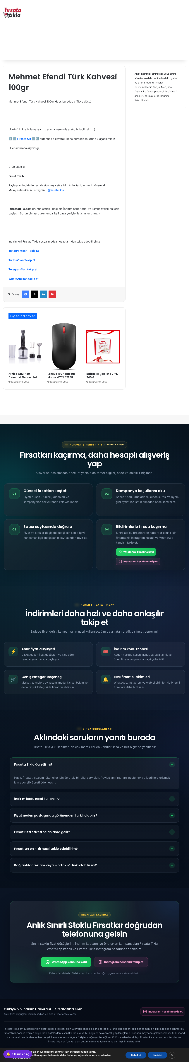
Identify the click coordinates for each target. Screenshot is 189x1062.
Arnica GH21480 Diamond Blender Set (22, 375)
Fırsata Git (24, 139)
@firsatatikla (56, 190)
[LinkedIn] (43, 294)
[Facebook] (25, 294)
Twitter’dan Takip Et (21, 260)
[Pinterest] (52, 294)
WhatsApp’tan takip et (23, 279)
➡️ (10, 139)
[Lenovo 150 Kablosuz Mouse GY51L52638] (64, 346)
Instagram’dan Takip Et (23, 250)
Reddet (157, 1055)
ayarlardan (104, 1055)
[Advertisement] (127, 29)
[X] (34, 294)
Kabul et (136, 1055)
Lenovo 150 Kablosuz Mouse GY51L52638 (61, 375)
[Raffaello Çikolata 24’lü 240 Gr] (103, 346)
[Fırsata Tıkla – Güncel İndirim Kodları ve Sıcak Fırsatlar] (12, 12)
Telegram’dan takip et (22, 269)
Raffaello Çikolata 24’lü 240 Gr (102, 375)
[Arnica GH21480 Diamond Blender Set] (25, 346)
